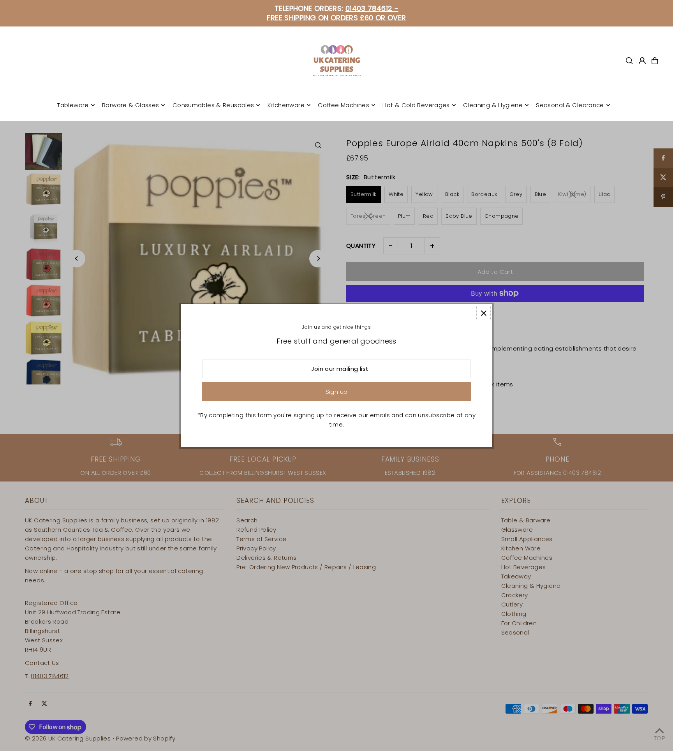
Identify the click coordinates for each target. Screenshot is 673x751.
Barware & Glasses (130, 105)
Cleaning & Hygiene (493, 105)
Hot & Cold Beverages (416, 105)
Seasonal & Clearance (570, 105)
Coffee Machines (343, 105)
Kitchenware (286, 105)
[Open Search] (629, 60)
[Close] (483, 313)
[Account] (642, 60)
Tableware (72, 105)
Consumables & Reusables (213, 105)
